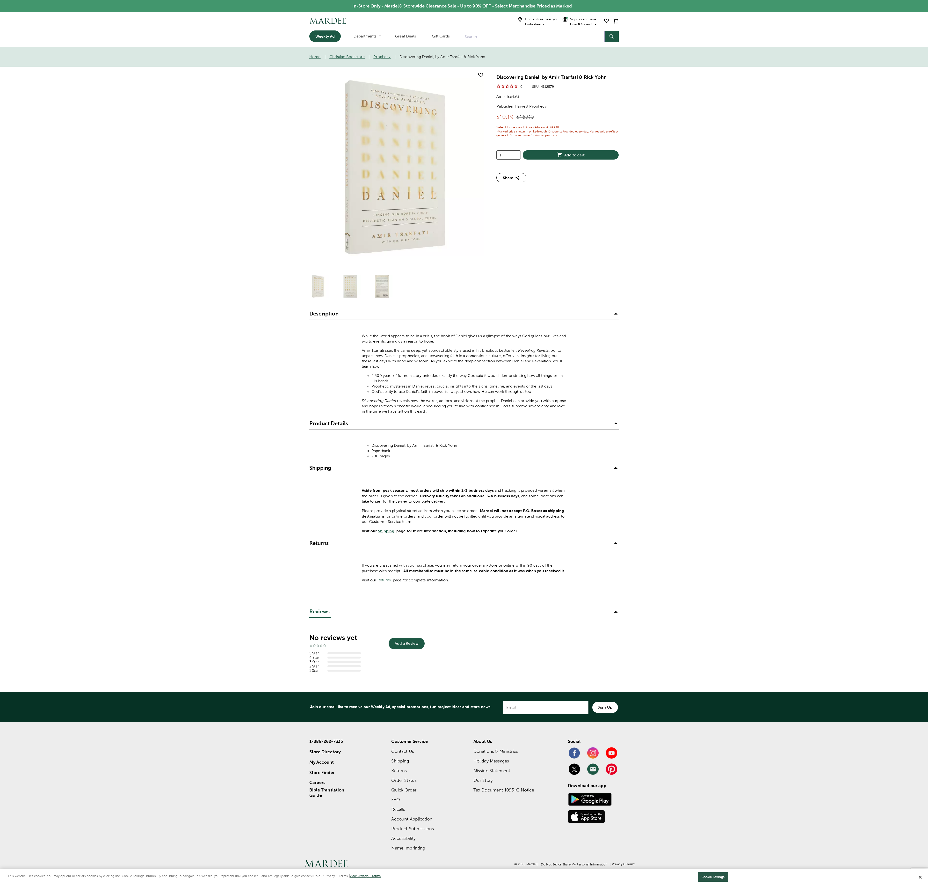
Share (508, 178)
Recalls (398, 809)
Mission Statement (491, 770)
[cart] (616, 21)
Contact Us (402, 751)
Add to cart (574, 155)
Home (315, 57)
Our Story (483, 780)
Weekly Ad (325, 36)
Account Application (411, 818)
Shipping (386, 531)
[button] (464, 314)
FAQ (395, 799)
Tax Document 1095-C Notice (503, 789)
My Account (321, 762)
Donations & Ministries (495, 751)
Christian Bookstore (347, 57)
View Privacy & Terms (365, 876)
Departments (365, 36)
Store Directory (325, 751)
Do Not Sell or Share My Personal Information (574, 864)
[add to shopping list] (481, 75)
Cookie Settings (713, 877)
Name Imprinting (408, 847)
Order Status (404, 780)
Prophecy (382, 57)
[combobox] (533, 36)
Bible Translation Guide (326, 792)
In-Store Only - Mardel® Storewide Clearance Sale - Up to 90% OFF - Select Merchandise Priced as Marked (462, 5)
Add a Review (407, 643)
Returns (384, 580)
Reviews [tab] (319, 611)
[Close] (920, 877)
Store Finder (322, 772)
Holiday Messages (491, 760)
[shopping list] (606, 20)
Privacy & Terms (624, 864)
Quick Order (403, 789)
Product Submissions (412, 828)
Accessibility (403, 838)
